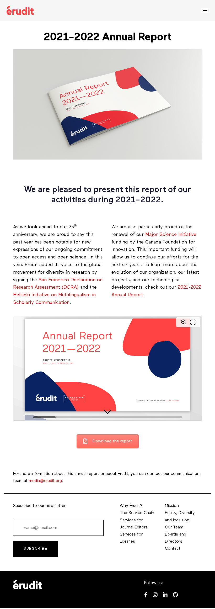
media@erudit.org (45, 481)
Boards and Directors (175, 538)
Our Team (174, 527)
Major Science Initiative (170, 234)
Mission (172, 506)
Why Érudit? (131, 506)
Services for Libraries (131, 538)
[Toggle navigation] (174, 10)
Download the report (112, 441)
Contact (172, 549)
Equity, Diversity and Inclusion (180, 516)
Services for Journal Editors (134, 523)
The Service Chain (137, 513)
